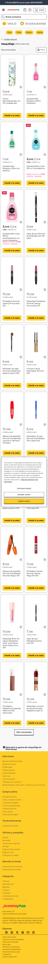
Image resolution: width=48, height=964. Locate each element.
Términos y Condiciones (11, 947)
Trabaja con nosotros (11, 782)
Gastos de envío (9, 808)
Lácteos (5, 890)
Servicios (6, 776)
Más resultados (24, 732)
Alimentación (8, 884)
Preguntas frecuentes (11, 869)
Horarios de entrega (11, 805)
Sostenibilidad (8, 773)
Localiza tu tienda (10, 826)
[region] (24, 482)
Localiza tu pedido (10, 802)
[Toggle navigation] (3, 10)
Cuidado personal (10, 39)
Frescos (5, 881)
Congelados (7, 899)
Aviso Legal (6, 944)
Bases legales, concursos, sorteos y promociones (23, 785)
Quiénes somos (9, 764)
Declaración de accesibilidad (13, 939)
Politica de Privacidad (10, 942)
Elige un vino (7, 852)
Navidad (6, 840)
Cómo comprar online (11, 800)
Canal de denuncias (9, 957)
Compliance (6, 954)
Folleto (5, 837)
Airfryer (5, 846)
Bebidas (6, 887)
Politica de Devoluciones (11, 952)
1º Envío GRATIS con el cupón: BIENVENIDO (23, 2)
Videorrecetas (8, 770)
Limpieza (6, 893)
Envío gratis (7, 811)
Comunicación (8, 779)
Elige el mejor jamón (11, 849)
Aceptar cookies (24, 501)
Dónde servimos (9, 797)
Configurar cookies (24, 488)
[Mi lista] (21, 87)
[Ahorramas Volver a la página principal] (14, 10)
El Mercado (7, 767)
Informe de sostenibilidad (11, 949)
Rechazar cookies (24, 494)
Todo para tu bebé (10, 855)
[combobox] (24, 17)
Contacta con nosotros (12, 866)
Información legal (10, 814)
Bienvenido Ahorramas (12, 761)
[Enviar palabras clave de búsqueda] (3, 17)
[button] (29, 9)
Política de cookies (9, 937)
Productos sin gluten (11, 843)
